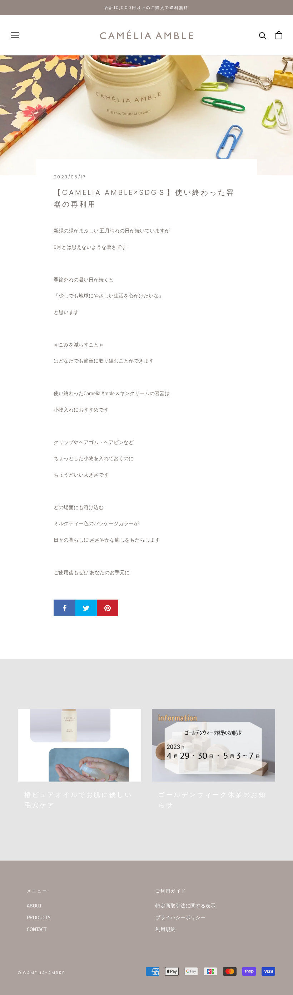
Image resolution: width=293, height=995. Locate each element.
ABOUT (34, 905)
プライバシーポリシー (180, 917)
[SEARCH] (263, 35)
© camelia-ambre (41, 973)
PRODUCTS (39, 917)
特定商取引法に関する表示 (185, 905)
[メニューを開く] (15, 35)
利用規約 (165, 929)
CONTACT (36, 929)
